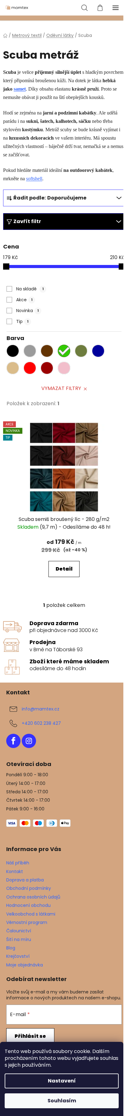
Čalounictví (18, 931)
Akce (24, 300)
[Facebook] (13, 741)
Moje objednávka (24, 965)
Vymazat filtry (61, 388)
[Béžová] (14, 369)
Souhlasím (62, 1100)
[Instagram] (29, 741)
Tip (22, 321)
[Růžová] (65, 369)
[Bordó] (48, 369)
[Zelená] (65, 352)
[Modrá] (99, 352)
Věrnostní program (26, 922)
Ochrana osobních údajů (33, 897)
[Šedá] (31, 352)
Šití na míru (18, 939)
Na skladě (30, 289)
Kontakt (14, 871)
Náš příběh (17, 863)
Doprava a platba (25, 880)
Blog (10, 948)
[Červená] (31, 369)
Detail (64, 568)
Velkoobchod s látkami (30, 914)
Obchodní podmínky (28, 888)
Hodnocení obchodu (28, 905)
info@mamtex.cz (40, 709)
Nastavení (62, 1080)
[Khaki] (82, 352)
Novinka (27, 310)
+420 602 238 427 (41, 723)
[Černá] (14, 352)
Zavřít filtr (27, 221)
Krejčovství (18, 956)
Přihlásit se (30, 1036)
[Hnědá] (48, 352)
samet (20, 89)
